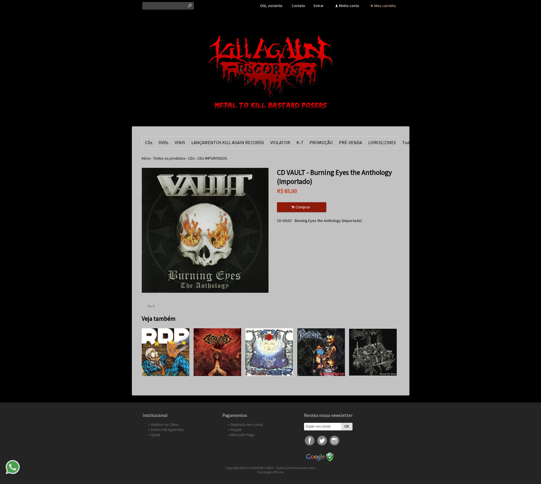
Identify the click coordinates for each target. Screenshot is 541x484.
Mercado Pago (242, 434)
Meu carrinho (385, 5)
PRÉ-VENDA (350, 142)
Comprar (301, 207)
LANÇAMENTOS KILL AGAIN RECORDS (227, 142)
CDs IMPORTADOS (212, 158)
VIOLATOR (280, 142)
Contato (298, 5)
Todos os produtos (169, 158)
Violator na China (164, 424)
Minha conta (349, 5)
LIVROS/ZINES (382, 142)
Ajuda (155, 434)
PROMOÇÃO (321, 142)
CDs (148, 142)
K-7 (299, 142)
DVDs (163, 142)
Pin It (151, 306)
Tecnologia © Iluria (270, 472)
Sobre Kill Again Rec (167, 429)
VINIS (180, 142)
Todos (408, 142)
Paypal (235, 429)
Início (146, 158)
